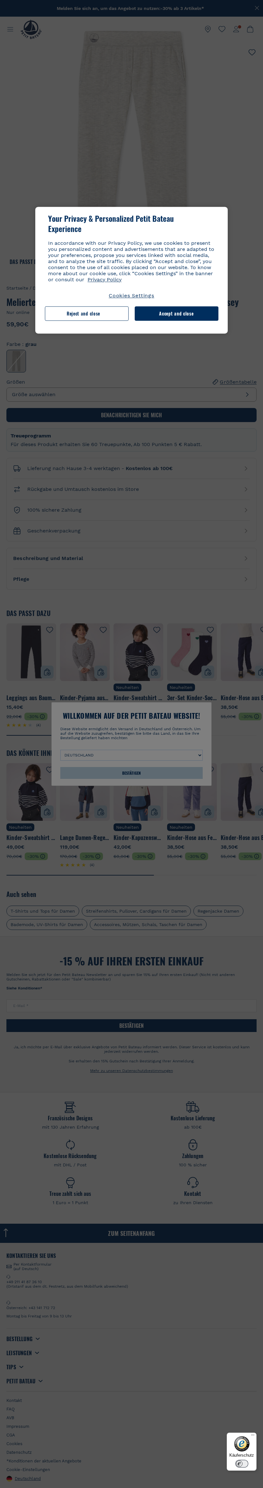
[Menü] (253, 1436)
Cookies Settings (131, 295)
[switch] (241, 1464)
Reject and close (83, 313)
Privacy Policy (105, 279)
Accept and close (176, 313)
